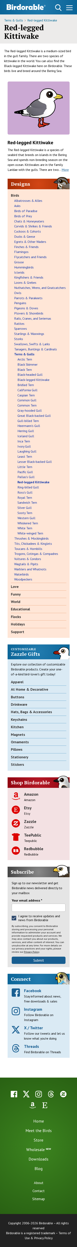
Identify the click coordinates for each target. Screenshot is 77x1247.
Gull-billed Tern (28, 421)
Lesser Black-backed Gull (34, 462)
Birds (15, 195)
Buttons (17, 697)
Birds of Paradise (25, 211)
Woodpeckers (23, 579)
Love (15, 586)
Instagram (33, 1009)
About (38, 1182)
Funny (16, 594)
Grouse (19, 262)
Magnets (18, 734)
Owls (17, 293)
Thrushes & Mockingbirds (31, 538)
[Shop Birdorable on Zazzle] (63, 1094)
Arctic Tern (24, 359)
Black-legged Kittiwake (33, 380)
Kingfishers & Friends (28, 277)
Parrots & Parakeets (28, 298)
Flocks (16, 616)
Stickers (17, 764)
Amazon (31, 794)
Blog (38, 1168)
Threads (31, 1046)
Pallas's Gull (25, 477)
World (15, 601)
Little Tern (24, 467)
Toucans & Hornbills (28, 549)
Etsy (28, 808)
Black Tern (24, 370)
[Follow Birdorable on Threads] (51, 1094)
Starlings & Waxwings (29, 334)
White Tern (24, 528)
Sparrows (20, 328)
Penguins (20, 303)
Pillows (16, 749)
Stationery (19, 757)
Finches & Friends (26, 247)
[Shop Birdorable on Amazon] (32, 1105)
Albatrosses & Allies (28, 201)
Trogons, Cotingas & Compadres (36, 554)
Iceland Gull (25, 436)
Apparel (17, 682)
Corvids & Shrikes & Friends (33, 226)
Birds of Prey (23, 216)
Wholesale (38, 1149)
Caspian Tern (26, 395)
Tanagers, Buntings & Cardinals (35, 349)
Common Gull (26, 400)
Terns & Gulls (14, 20)
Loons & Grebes (25, 282)
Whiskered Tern (27, 523)
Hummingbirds (24, 267)
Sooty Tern (24, 513)
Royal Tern (24, 497)
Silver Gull (24, 508)
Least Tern (24, 456)
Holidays (18, 624)
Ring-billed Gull (28, 487)
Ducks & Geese (24, 236)
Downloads (38, 1159)
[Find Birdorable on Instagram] (38, 1094)
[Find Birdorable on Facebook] (14, 1094)
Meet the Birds (38, 1130)
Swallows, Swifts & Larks (32, 344)
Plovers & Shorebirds (28, 313)
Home (38, 1121)
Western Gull (26, 518)
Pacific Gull (25, 472)
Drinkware (19, 704)
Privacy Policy (31, 951)
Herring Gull (25, 431)
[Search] (58, 7)
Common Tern (27, 405)
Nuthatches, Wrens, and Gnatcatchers (40, 288)
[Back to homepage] (26, 7)
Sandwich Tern (27, 502)
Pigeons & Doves (26, 308)
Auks (17, 206)
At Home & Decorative (29, 689)
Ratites (19, 324)
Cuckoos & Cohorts (27, 231)
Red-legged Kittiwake (42, 20)
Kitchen (17, 727)
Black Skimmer (27, 364)
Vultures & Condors (27, 559)
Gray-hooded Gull (29, 410)
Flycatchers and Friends (30, 257)
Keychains (19, 719)
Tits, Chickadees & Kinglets (33, 543)
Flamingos (21, 252)
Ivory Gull (24, 446)
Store (38, 1140)
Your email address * (27, 900)
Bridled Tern (25, 385)
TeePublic (32, 835)
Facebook (32, 990)
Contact (38, 1190)
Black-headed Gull (30, 374)
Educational (20, 609)
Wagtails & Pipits (26, 564)
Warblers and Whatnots (30, 569)
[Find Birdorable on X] (26, 1094)
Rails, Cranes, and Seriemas (32, 318)
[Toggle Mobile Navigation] (69, 8)
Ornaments (20, 742)
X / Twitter (33, 1028)
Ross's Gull (24, 492)
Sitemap (38, 1198)
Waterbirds (21, 574)
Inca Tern (23, 441)
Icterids (19, 272)
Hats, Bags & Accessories (31, 711)
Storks (18, 339)
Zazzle (30, 821)
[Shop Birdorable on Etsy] (44, 1105)
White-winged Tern (30, 533)
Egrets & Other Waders (30, 242)
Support (17, 631)
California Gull (27, 390)
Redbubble (33, 848)
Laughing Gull (26, 451)
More (65, 170)
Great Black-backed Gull (34, 416)
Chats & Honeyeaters (29, 221)
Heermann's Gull (28, 426)
